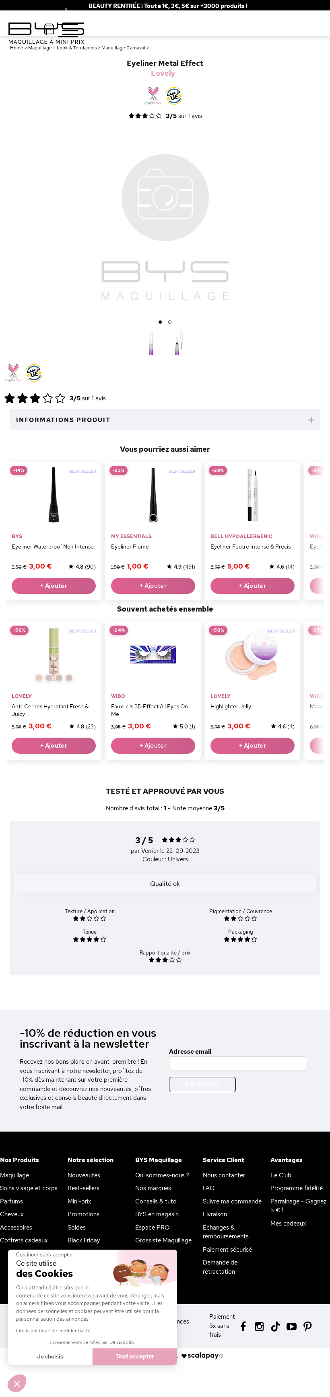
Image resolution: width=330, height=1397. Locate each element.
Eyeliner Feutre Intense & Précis (250, 546)
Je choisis (50, 1356)
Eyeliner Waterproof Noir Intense (53, 546)
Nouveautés (84, 1175)
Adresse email (190, 1052)
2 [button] (170, 322)
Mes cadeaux (288, 1224)
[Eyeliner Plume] (153, 495)
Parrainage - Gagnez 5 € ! (298, 1206)
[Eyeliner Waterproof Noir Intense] (54, 495)
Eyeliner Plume (130, 546)
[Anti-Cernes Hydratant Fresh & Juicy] (54, 654)
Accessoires (16, 1228)
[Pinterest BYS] (308, 1326)
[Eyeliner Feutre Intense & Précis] (252, 495)
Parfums (11, 1201)
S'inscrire (202, 1084)
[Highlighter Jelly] (252, 654)
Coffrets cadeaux (23, 1240)
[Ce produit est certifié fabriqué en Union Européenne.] (34, 373)
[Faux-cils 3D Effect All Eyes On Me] (153, 654)
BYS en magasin (157, 1214)
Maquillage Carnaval (123, 48)
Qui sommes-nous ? (162, 1175)
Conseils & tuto (156, 1201)
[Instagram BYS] (259, 1326)
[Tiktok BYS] (275, 1327)
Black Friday (84, 1240)
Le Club (280, 1175)
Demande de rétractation (220, 1267)
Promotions (83, 1214)
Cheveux (11, 1214)
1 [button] (160, 322)
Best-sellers (83, 1188)
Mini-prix (79, 1201)
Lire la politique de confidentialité (53, 1331)
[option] (165, 222)
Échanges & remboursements (226, 1232)
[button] (17, 1383)
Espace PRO (152, 1228)
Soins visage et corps (29, 1188)
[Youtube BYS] (292, 1326)
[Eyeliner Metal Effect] (151, 343)
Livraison (215, 1214)
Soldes (77, 1228)
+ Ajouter (53, 585)
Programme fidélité (296, 1188)
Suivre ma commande (232, 1201)
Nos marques (153, 1188)
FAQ (208, 1188)
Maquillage (14, 1175)
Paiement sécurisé (227, 1250)
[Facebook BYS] (243, 1326)
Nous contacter (224, 1175)
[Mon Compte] (59, 11)
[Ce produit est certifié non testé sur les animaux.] (13, 373)
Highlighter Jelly (230, 706)
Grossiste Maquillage (163, 1240)
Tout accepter (135, 1356)
